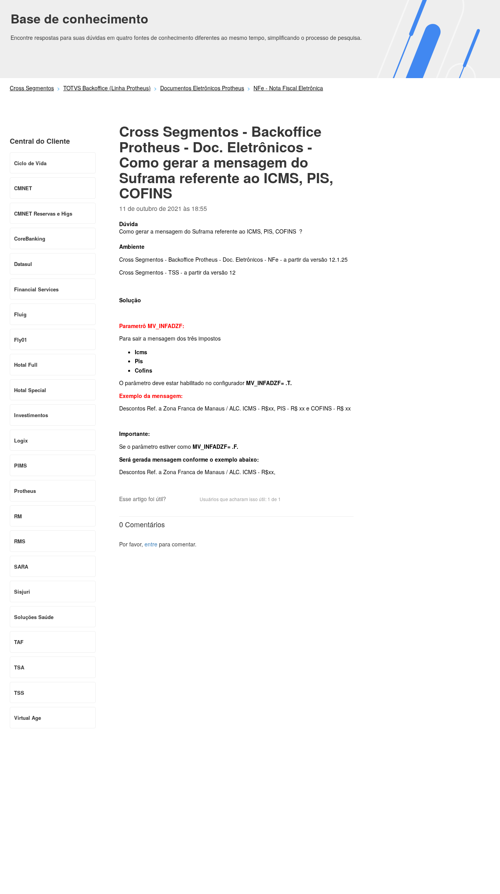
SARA (21, 566)
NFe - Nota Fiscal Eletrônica (288, 88)
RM (18, 516)
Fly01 (20, 339)
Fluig (20, 314)
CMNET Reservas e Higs (43, 213)
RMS (19, 541)
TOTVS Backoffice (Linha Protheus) (107, 88)
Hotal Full (26, 364)
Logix (21, 440)
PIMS (20, 465)
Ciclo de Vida (30, 163)
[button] (176, 499)
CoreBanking (29, 238)
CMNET (23, 188)
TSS (19, 692)
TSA (19, 667)
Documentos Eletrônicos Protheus (202, 88)
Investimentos (31, 415)
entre (151, 544)
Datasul (23, 264)
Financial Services (36, 289)
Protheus (25, 490)
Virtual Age (27, 717)
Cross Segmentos (32, 88)
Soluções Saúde (34, 617)
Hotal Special (30, 390)
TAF (18, 642)
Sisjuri (22, 591)
